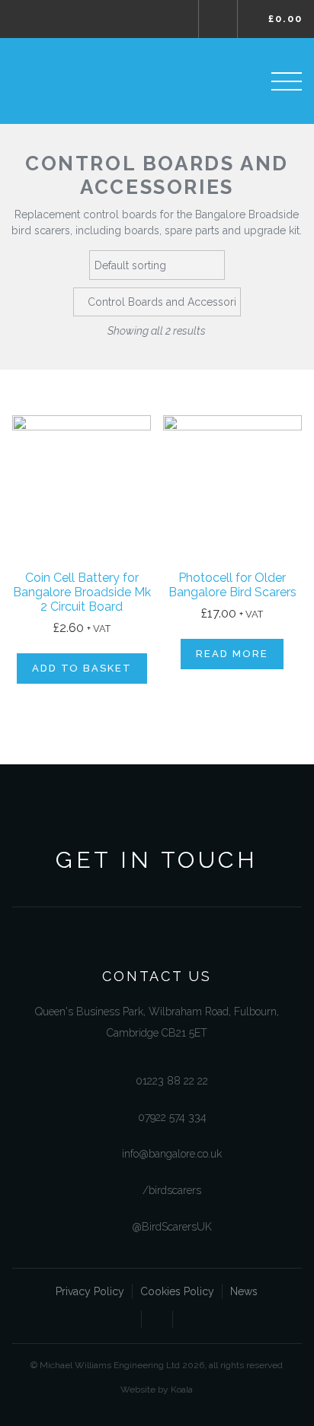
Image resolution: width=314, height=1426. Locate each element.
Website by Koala (156, 1389)
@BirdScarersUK (172, 1227)
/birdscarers (172, 1190)
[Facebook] (125, 1322)
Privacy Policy (90, 1291)
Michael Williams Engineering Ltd (57, 19)
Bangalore (82, 81)
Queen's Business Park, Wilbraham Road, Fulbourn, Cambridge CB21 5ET (157, 1022)
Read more (232, 653)
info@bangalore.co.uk (172, 1154)
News (244, 1291)
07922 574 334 (172, 1117)
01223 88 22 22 (172, 1081)
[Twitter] (157, 1322)
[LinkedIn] (188, 1322)
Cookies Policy (177, 1291)
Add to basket (82, 668)
